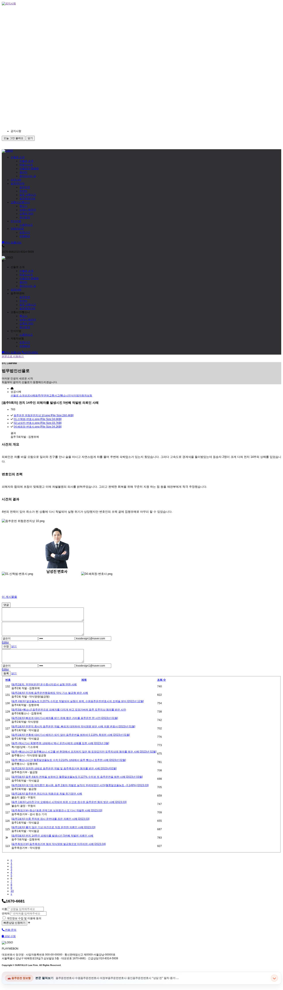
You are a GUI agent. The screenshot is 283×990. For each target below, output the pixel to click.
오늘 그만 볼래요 (13, 138)
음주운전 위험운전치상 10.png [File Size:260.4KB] (43, 415)
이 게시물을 (9, 596)
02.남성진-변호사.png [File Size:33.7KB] (37, 422)
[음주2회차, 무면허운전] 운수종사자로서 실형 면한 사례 (44, 684)
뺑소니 (23, 206)
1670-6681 (31, 352)
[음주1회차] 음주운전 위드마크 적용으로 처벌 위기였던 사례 (46, 793)
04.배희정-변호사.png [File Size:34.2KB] (37, 426)
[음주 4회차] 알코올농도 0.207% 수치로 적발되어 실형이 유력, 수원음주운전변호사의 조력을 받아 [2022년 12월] (77, 701)
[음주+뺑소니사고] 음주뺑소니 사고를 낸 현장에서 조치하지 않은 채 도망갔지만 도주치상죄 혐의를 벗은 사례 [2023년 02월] (83, 751)
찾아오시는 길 (27, 176)
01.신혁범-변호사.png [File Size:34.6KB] (37, 419)
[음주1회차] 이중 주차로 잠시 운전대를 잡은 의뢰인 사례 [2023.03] (50, 818)
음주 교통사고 (27, 194)
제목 (84, 679)
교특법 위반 (26, 213)
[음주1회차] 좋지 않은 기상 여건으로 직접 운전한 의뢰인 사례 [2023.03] (53, 827)
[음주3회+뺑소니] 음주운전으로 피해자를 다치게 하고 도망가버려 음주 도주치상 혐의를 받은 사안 (68, 709)
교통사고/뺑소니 (20, 202)
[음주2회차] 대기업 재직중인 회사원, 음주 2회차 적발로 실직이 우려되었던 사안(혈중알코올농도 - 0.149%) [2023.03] (80, 785)
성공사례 (16, 179)
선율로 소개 (18, 157)
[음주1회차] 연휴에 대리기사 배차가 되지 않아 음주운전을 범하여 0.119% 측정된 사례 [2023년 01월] (70, 734)
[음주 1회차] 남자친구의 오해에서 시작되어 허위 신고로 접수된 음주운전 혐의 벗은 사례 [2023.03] (68, 802)
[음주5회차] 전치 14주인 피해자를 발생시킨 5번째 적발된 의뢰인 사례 (52, 835)
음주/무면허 (18, 183)
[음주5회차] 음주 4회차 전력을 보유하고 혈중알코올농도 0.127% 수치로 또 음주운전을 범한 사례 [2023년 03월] (77, 776)
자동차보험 (17, 228)
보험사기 (24, 232)
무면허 (23, 191)
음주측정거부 (27, 198)
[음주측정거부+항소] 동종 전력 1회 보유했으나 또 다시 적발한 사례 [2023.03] (56, 810)
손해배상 (24, 236)
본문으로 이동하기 (13, 356)
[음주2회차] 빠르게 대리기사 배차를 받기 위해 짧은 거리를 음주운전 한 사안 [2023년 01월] (64, 718)
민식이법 (16, 221)
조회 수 (161, 679)
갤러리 (23, 172)
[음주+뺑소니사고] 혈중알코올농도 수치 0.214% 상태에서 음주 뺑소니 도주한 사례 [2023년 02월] (68, 760)
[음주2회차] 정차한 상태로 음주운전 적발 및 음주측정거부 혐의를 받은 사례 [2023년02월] (64, 768)
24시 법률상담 (12, 242)
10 (12, 891)
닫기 (30, 138)
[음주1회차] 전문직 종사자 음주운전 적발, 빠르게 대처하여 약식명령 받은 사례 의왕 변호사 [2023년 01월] (73, 726)
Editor (5, 642)
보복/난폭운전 (27, 209)
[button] (50, 131)
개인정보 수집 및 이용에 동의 (23, 918)
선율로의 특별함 (29, 168)
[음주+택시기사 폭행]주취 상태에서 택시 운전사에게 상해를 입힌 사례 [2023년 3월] (60, 743)
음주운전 (24, 187)
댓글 (6, 604)
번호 (8, 679)
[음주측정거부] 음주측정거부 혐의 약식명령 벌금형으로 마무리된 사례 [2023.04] (58, 844)
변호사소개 (26, 164)
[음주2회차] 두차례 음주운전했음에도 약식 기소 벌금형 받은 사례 (49, 692)
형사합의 (24, 217)
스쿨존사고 (26, 224)
